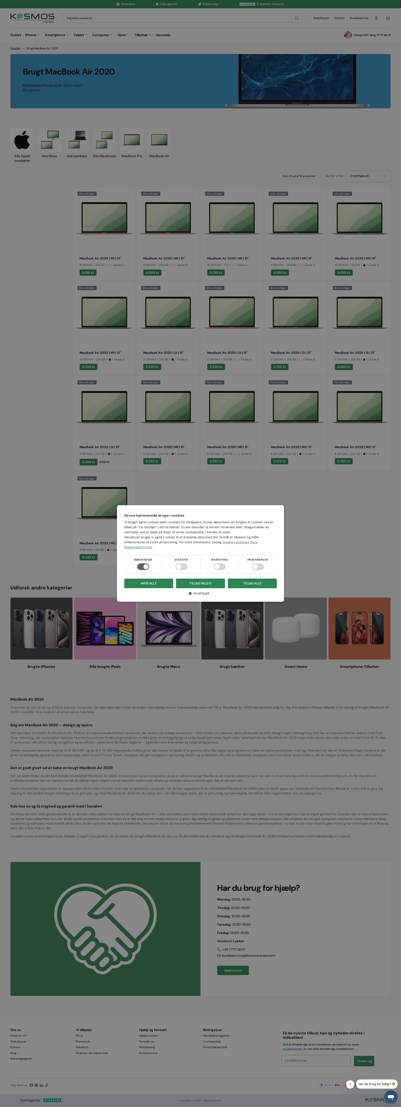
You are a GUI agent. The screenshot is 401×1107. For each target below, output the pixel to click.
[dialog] (200, 553)
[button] (200, 595)
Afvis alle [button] (148, 583)
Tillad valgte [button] (201, 583)
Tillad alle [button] (252, 583)
